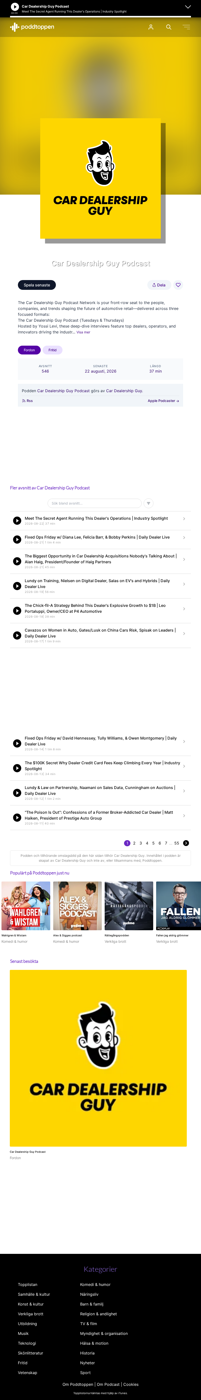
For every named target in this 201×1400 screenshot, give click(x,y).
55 (176, 843)
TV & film (88, 1323)
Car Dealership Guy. (124, 390)
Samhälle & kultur (34, 1294)
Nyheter (87, 1362)
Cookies (130, 1384)
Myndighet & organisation (104, 1333)
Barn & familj (91, 1304)
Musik (23, 1333)
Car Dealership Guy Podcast (63, 390)
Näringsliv (89, 1294)
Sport (85, 1372)
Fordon (29, 350)
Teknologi (27, 1343)
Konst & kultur (31, 1304)
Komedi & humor (95, 1284)
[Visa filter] (148, 503)
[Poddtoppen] (32, 27)
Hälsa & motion (94, 1343)
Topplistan (27, 1284)
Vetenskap (27, 1372)
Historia (87, 1353)
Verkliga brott (30, 1313)
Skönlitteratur (30, 1353)
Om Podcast (108, 1384)
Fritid (53, 350)
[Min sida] (151, 27)
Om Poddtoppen (78, 1384)
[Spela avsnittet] (17, 521)
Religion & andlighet (98, 1313)
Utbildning (27, 1323)
